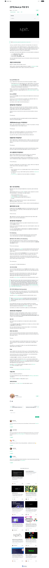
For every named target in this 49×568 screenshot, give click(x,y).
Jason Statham (14, 429)
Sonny (11, 10)
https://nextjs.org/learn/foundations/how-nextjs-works (22, 42)
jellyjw (13, 440)
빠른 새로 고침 (17, 84)
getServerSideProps (17, 277)
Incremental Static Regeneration (18, 298)
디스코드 (16, 383)
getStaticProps (16, 295)
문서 (12, 378)
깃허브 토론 (21, 383)
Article (12, 15)
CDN (10, 293)
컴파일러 (18, 100)
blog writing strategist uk (21, 433)
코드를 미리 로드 (36, 171)
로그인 (42, 1)
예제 (19, 378)
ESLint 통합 (13, 84)
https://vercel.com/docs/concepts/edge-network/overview (20, 369)
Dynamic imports (14, 174)
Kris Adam (14, 456)
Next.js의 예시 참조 (23, 360)
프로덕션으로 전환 (34, 66)
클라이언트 (13, 197)
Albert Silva (14, 448)
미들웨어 (15, 364)
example (11, 451)
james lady (14, 420)
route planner (23, 460)
